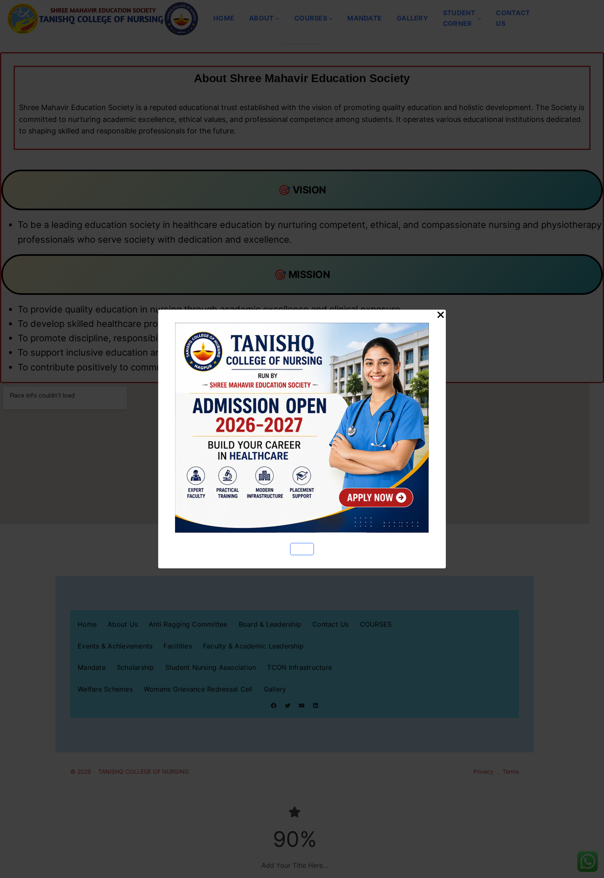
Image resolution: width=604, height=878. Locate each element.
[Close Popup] (441, 315)
